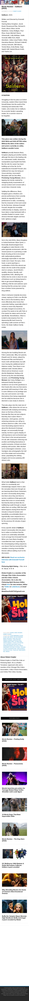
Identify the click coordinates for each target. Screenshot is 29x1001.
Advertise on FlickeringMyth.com (17, 975)
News (15, 632)
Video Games (17, 962)
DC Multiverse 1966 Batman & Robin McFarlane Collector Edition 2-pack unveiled (13, 865)
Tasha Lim (15, 650)
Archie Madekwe (18, 637)
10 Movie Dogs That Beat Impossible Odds (11, 815)
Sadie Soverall (21, 648)
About (18, 970)
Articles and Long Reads (17, 943)
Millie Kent (14, 644)
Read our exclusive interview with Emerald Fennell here (13, 560)
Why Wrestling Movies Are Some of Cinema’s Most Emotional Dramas (14, 891)
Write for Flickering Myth (17, 978)
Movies (12, 632)
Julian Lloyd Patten (17, 642)
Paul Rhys (16, 645)
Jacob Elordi (18, 641)
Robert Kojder (7, 634)
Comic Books (17, 959)
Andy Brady (10, 637)
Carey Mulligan (16, 638)
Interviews (17, 945)
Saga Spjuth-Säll (8, 650)
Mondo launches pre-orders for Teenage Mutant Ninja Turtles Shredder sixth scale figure (13, 790)
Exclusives (18, 948)
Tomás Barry (21, 650)
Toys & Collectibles (17, 964)
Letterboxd (16, 587)
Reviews (20, 632)
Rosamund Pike (12, 648)
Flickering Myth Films (17, 967)
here (8, 584)
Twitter (6, 587)
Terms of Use (19, 993)
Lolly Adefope (7, 644)
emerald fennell (8, 640)
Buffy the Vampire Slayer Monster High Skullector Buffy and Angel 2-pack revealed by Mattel (14, 918)
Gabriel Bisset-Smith (8, 641)
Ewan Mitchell (17, 640)
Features (18, 940)
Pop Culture (18, 951)
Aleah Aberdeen (14, 635)
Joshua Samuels (7, 642)
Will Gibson (6, 651)
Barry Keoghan (7, 638)
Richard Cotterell (15, 647)
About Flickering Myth (17, 972)
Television (17, 956)
